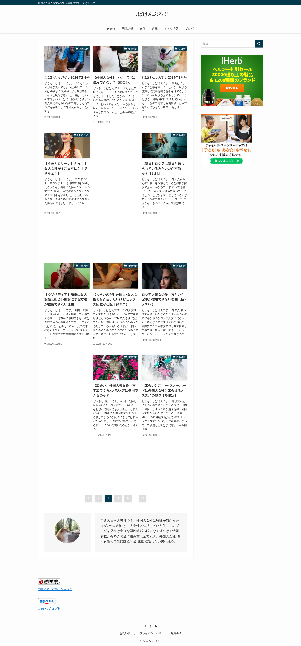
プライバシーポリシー (153, 633)
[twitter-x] (145, 626)
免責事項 (176, 633)
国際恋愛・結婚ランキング (55, 589)
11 (142, 498)
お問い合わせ (128, 633)
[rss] (155, 626)
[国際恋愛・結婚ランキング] (49, 583)
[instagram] (150, 626)
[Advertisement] (115, 194)
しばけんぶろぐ (151, 13)
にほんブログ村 (49, 608)
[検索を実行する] (259, 44)
